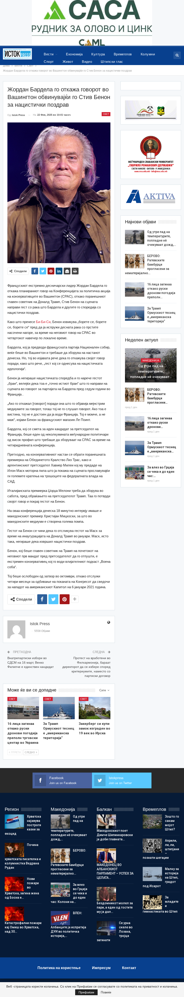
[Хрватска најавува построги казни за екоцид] (14, 821)
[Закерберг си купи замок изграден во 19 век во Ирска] (94, 708)
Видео (87, 61)
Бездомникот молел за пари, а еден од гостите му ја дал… (115, 907)
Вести (48, 54)
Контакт (129, 968)
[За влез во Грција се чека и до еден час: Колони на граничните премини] (134, 472)
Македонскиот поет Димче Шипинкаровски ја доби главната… (115, 835)
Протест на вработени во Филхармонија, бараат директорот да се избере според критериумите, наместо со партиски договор (86, 666)
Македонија (150, 360)
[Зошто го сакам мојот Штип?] (152, 821)
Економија (74, 54)
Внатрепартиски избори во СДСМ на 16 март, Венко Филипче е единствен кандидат (30, 662)
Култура (98, 54)
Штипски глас (112, 61)
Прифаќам (86, 992)
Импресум (101, 968)
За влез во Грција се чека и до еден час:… (160, 472)
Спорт (49, 61)
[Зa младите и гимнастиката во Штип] (152, 902)
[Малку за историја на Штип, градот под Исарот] (152, 874)
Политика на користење (59, 968)
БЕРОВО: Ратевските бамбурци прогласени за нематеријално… (147, 264)
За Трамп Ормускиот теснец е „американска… (161, 447)
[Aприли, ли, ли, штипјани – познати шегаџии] (152, 846)
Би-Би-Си (43, 322)
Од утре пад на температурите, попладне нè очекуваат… (151, 371)
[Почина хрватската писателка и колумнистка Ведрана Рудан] (14, 850)
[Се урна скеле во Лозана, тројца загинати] (106, 928)
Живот (68, 61)
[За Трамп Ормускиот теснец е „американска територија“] (59, 708)
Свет (106, 114)
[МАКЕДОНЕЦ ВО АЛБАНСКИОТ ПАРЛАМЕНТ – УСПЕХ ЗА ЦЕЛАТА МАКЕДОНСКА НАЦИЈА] (106, 855)
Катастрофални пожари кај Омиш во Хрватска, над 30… (23, 927)
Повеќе (106, 992)
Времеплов (123, 54)
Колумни (148, 54)
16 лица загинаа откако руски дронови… (159, 422)
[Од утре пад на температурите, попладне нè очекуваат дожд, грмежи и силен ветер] (134, 237)
